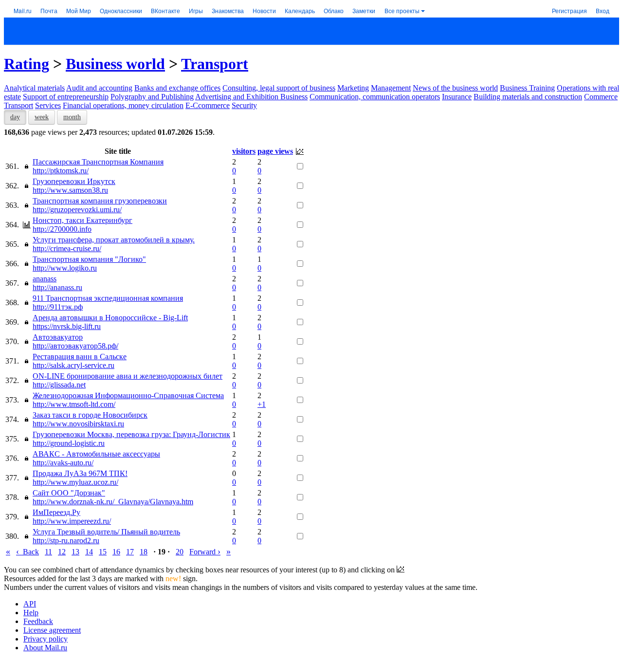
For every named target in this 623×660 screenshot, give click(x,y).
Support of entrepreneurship (66, 96)
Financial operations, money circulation (123, 105)
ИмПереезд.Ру (56, 512)
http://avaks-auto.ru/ (63, 462)
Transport (214, 64)
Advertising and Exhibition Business (251, 96)
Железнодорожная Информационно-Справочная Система (128, 395)
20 (179, 552)
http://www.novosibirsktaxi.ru (78, 424)
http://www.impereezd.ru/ (72, 521)
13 (75, 552)
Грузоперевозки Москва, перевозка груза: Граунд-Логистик (131, 434)
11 (48, 552)
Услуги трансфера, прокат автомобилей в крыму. (114, 240)
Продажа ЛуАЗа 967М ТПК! (80, 473)
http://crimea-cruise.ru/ (67, 248)
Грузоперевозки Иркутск (74, 181)
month (72, 117)
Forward (204, 552)
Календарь (300, 10)
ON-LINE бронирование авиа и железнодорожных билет (127, 376)
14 (89, 552)
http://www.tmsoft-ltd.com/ (74, 404)
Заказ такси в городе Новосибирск (90, 415)
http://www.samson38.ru (70, 190)
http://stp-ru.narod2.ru (66, 540)
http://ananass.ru (57, 287)
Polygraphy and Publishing (152, 96)
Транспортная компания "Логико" (89, 259)
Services (48, 105)
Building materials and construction (528, 96)
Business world (115, 64)
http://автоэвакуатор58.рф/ (75, 346)
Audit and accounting (99, 88)
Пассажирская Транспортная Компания (98, 162)
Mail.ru (23, 10)
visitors (244, 151)
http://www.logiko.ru (65, 268)
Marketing (353, 88)
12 (62, 552)
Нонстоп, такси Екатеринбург (82, 220)
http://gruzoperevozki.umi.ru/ (77, 209)
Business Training (527, 88)
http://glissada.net (59, 385)
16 (116, 552)
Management (391, 88)
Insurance (457, 96)
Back (27, 552)
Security (244, 105)
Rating (26, 64)
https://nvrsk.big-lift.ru (67, 326)
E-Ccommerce (207, 105)
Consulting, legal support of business (278, 88)
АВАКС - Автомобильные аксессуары (96, 454)
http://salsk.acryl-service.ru (73, 365)
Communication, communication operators (375, 96)
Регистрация (569, 10)
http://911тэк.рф (58, 307)
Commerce (601, 96)
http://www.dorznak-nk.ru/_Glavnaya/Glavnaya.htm (113, 501)
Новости (264, 10)
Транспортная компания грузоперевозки (100, 201)
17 (130, 552)
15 (103, 552)
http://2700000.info (62, 229)
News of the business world (455, 88)
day (15, 117)
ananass (44, 279)
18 (143, 552)
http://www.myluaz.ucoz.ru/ (75, 482)
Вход (602, 10)
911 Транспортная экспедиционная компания (108, 298)
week (42, 117)
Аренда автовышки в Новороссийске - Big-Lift (110, 317)
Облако (334, 10)
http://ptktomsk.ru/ (61, 170)
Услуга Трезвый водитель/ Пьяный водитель (106, 532)
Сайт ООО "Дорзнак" (69, 493)
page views (275, 151)
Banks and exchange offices (177, 88)
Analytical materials (34, 88)
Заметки (363, 10)
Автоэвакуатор (58, 337)
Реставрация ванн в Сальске (80, 356)
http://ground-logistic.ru (69, 443)
